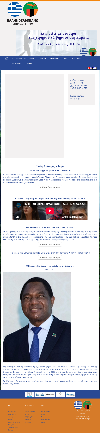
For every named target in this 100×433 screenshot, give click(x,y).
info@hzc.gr (75, 98)
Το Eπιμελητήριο (19, 58)
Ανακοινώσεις (45, 417)
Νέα (65, 58)
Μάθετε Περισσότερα (50, 187)
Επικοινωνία (17, 63)
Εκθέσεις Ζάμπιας (31, 417)
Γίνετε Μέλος (12, 412)
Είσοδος (29, 63)
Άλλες (27, 414)
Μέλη (31, 58)
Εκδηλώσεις (55, 58)
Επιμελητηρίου (30, 412)
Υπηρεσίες (42, 58)
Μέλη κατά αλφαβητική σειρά (12, 416)
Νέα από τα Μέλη (14, 422)
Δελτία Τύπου (45, 412)
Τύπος (43, 414)
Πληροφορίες (76, 58)
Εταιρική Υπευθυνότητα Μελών (13, 427)
